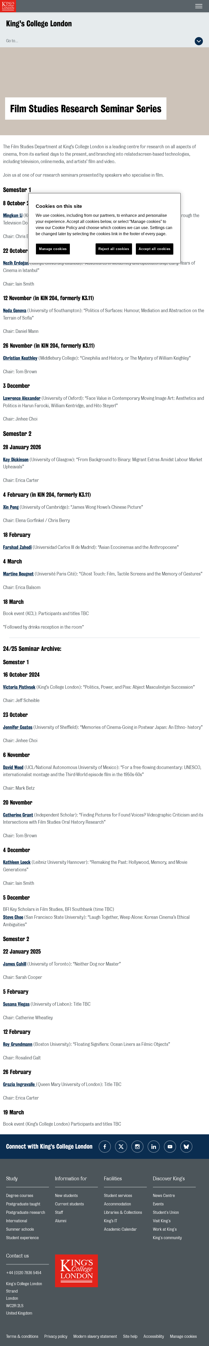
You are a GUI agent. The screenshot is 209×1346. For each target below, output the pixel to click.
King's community (174, 1239)
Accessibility (153, 1336)
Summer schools (27, 1230)
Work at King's (174, 1230)
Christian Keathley (20, 358)
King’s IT (125, 1222)
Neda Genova (14, 310)
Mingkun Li (12, 215)
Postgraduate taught (27, 1205)
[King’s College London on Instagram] (137, 1146)
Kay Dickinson (16, 459)
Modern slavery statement (95, 1336)
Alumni (76, 1222)
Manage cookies (183, 1336)
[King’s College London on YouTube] (170, 1146)
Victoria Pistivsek (19, 687)
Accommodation (125, 1205)
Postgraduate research (27, 1214)
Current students (76, 1205)
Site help (130, 1336)
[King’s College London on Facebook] (105, 1146)
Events (174, 1205)
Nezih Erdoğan (16, 262)
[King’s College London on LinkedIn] (154, 1146)
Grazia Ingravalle (19, 1084)
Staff (76, 1214)
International (27, 1222)
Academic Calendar (125, 1230)
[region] (104, 228)
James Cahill (14, 963)
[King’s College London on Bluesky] (186, 1146)
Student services (125, 1197)
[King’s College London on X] (121, 1146)
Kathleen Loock (17, 862)
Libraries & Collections (125, 1214)
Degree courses (27, 1197)
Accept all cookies (155, 249)
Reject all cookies (113, 249)
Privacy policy (55, 1336)
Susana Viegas (16, 1004)
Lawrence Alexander (22, 398)
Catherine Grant (18, 814)
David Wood (13, 767)
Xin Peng (11, 507)
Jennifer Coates (17, 727)
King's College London (39, 23)
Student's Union (174, 1214)
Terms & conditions (22, 1336)
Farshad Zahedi (17, 547)
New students (76, 1197)
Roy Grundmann (17, 1044)
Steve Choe (13, 917)
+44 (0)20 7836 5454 (23, 1273)
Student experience (27, 1239)
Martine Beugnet (18, 573)
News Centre (174, 1197)
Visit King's (174, 1222)
